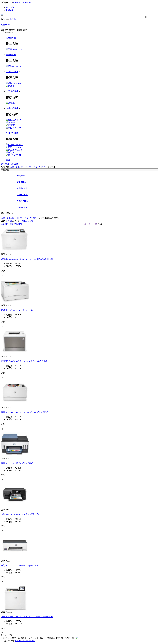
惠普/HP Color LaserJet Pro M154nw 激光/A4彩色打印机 (24, 412)
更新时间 (18, 224)
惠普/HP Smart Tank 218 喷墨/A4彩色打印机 (19, 565)
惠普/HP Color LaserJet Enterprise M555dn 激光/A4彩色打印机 (27, 617)
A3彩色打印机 (12, 91)
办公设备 (20, 167)
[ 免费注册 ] (27, 2)
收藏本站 (10, 10)
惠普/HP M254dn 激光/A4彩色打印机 (17, 310)
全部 (10, 221)
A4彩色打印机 (12, 133)
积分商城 (5, 164)
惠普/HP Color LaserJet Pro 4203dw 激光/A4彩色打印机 (24, 361)
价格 (11, 224)
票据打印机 (11, 55)
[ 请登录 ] (17, 2)
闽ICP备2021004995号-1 (25, 641)
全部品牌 (14, 164)
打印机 (13, 19)
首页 (8, 160)
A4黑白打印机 (12, 108)
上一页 (87, 224)
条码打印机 (11, 38)
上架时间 (5, 224)
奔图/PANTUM (26, 221)
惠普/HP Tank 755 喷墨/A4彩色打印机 (17, 463)
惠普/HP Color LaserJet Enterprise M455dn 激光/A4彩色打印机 (27, 259)
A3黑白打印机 (12, 72)
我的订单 (10, 7)
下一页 (94, 224)
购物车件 (5, 24)
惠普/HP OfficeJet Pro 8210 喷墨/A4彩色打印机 (21, 514)
